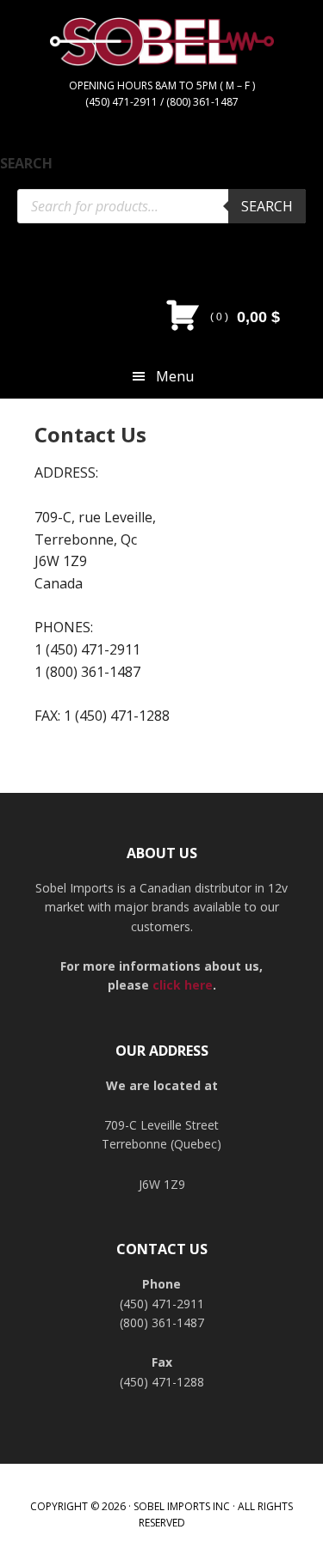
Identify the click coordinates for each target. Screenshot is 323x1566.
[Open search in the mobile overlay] (161, 206)
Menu (175, 376)
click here (182, 985)
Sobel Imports (162, 60)
